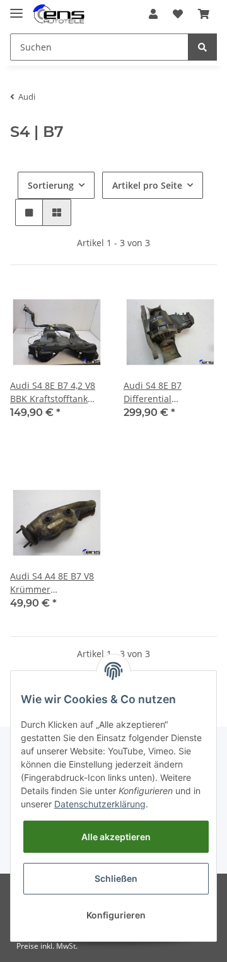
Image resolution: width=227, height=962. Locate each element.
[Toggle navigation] (16, 8)
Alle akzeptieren (116, 836)
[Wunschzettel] (177, 14)
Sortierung (51, 185)
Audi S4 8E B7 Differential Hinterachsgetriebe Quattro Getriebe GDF (169, 392)
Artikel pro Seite (147, 185)
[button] (153, 14)
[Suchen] (202, 47)
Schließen (116, 878)
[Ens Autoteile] (58, 14)
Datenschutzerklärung (100, 804)
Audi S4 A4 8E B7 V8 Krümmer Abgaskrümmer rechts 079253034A (52, 583)
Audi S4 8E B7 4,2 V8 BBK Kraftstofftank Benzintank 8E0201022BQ (52, 392)
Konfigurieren (116, 915)
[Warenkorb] (203, 14)
